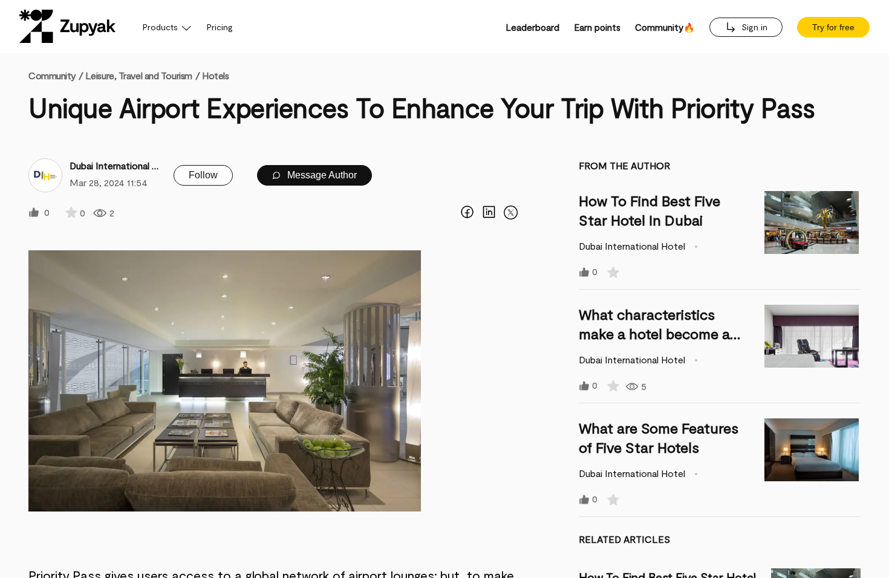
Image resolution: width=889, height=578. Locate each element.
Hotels (215, 75)
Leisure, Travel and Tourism (138, 75)
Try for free (833, 27)
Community (55, 75)
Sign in (753, 27)
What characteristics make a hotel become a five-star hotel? (654, 333)
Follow (203, 175)
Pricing (220, 27)
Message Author (321, 175)
